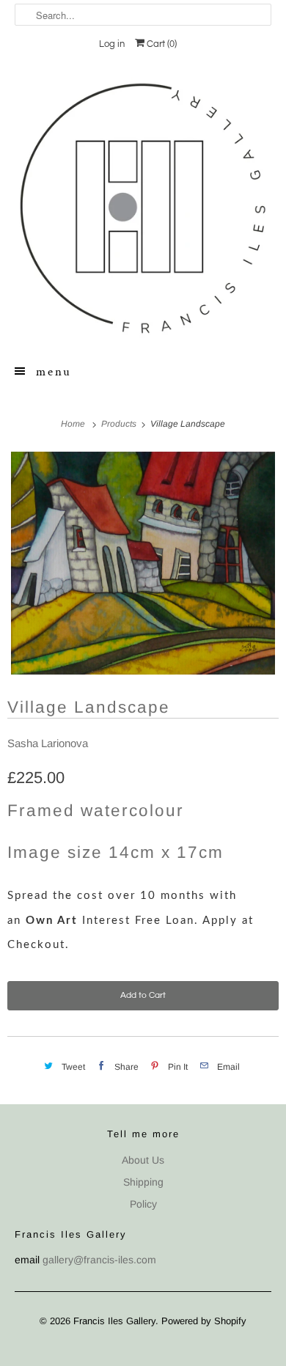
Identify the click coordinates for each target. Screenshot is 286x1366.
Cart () (160, 44)
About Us (143, 1160)
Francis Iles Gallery (114, 1320)
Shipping (143, 1182)
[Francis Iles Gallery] (143, 208)
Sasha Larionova (47, 743)
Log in (112, 44)
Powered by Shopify (203, 1320)
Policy (143, 1204)
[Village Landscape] (143, 563)
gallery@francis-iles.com (99, 1260)
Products (120, 424)
